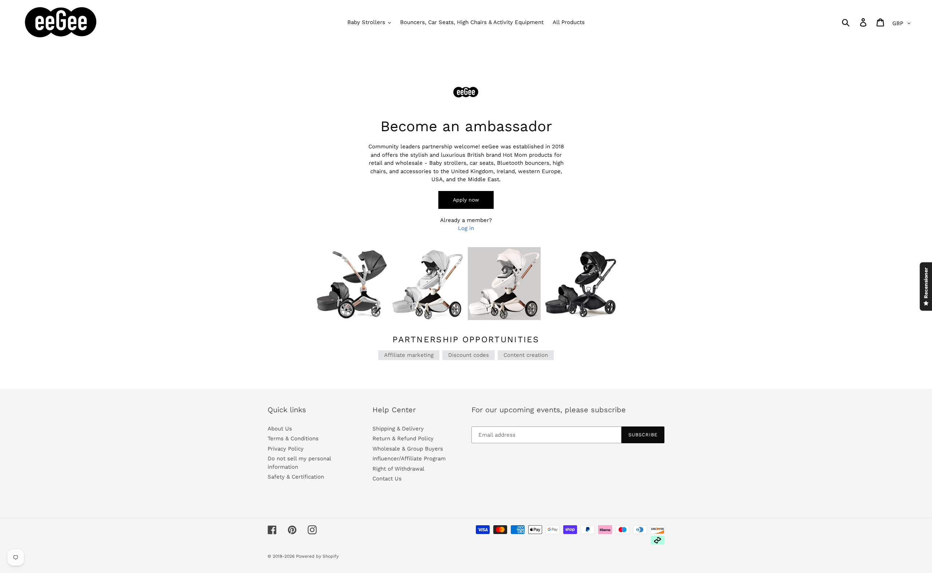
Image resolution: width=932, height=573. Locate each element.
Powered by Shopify (317, 556)
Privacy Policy (286, 448)
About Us (280, 428)
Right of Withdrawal (398, 468)
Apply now (466, 200)
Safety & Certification (296, 476)
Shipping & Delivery (398, 428)
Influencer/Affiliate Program (409, 458)
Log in (466, 228)
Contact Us (387, 478)
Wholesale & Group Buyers (407, 448)
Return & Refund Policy (403, 438)
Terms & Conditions (293, 438)
